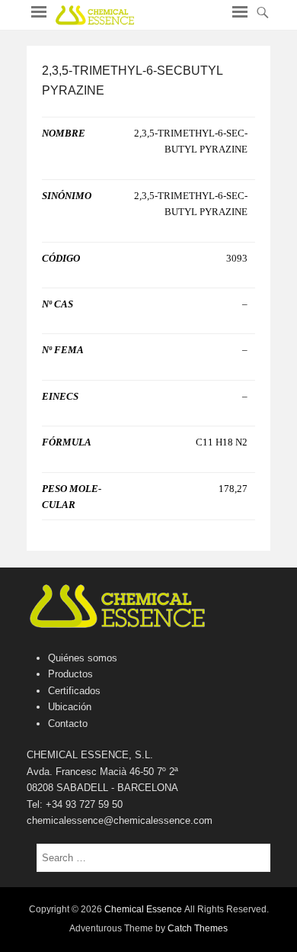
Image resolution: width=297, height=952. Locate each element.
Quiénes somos (82, 658)
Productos (70, 674)
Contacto (68, 723)
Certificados (74, 690)
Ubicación (69, 706)
